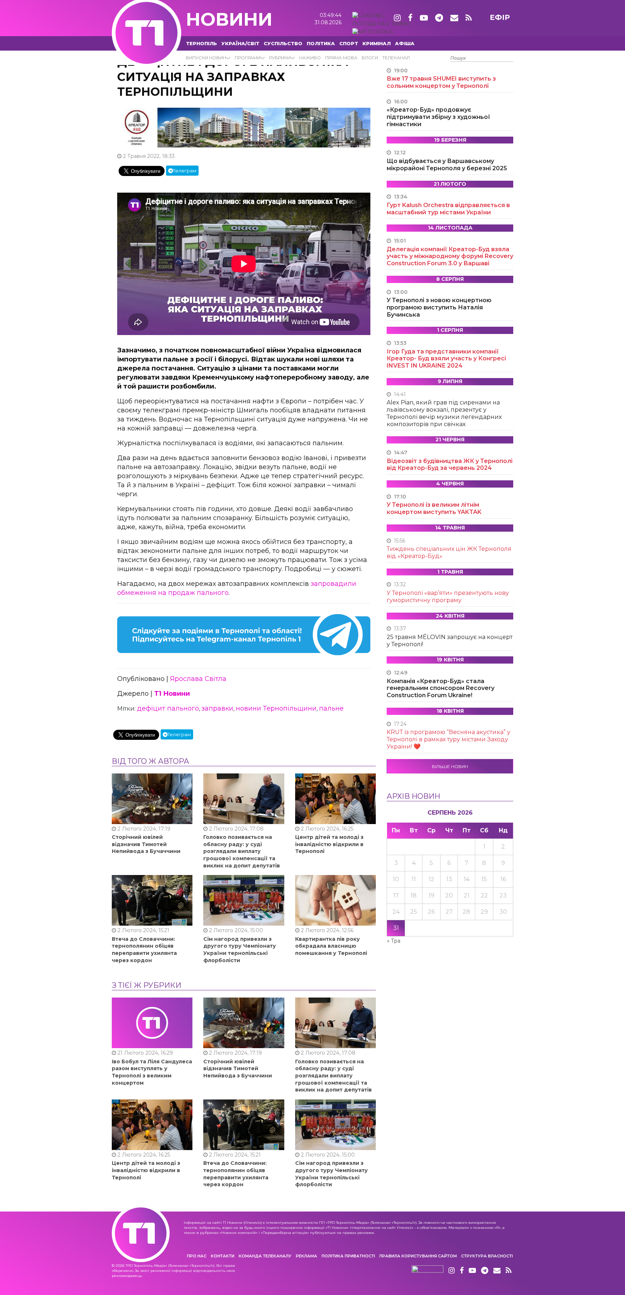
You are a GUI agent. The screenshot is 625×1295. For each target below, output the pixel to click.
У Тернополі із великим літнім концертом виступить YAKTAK (434, 508)
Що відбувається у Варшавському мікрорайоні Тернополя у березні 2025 (447, 165)
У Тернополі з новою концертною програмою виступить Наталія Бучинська (439, 307)
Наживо (310, 57)
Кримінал (376, 43)
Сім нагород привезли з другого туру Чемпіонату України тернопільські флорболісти (239, 950)
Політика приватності (348, 1255)
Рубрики (279, 57)
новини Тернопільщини (276, 708)
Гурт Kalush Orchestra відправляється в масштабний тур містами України (448, 209)
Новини (229, 19)
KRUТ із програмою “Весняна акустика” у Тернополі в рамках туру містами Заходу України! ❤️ (448, 739)
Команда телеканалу (265, 1255)
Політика (321, 43)
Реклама (306, 1255)
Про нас (197, 1255)
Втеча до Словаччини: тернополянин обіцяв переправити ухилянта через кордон (144, 950)
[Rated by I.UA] (427, 1270)
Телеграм (184, 170)
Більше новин (450, 766)
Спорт (348, 43)
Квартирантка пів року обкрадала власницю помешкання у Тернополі (331, 946)
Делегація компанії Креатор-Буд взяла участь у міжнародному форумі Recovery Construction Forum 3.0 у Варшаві (450, 256)
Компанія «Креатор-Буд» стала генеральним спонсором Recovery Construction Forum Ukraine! (440, 688)
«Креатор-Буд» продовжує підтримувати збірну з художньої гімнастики (438, 117)
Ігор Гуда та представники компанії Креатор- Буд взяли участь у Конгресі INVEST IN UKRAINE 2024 (446, 358)
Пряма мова (341, 57)
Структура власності (487, 1255)
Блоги (370, 57)
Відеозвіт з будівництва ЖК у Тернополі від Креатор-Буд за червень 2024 (450, 465)
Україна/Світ (240, 43)
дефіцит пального (168, 708)
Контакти (222, 1255)
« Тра (393, 941)
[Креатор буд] (243, 127)
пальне (331, 708)
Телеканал (396, 57)
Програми (247, 57)
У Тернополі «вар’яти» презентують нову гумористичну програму (448, 596)
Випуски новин (206, 57)
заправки (217, 708)
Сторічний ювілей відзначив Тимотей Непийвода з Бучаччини (146, 844)
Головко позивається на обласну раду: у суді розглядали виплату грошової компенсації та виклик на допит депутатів (241, 851)
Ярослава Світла (198, 679)
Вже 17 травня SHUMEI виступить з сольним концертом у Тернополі (441, 82)
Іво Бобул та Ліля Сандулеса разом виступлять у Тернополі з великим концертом (152, 1072)
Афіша (404, 43)
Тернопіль (201, 43)
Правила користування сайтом (418, 1255)
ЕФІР (500, 17)
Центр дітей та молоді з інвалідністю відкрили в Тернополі (329, 844)
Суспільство (283, 43)
